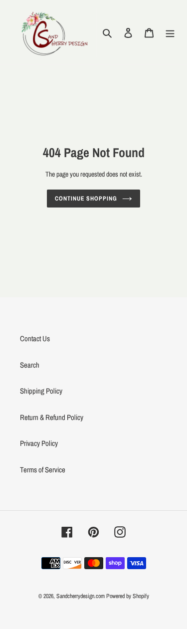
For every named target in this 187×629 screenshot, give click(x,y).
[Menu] (170, 32)
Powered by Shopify (127, 596)
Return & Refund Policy (51, 417)
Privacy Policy (39, 443)
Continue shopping (86, 198)
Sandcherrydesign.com (80, 596)
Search (29, 365)
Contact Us (35, 338)
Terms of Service (42, 469)
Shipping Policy (41, 391)
